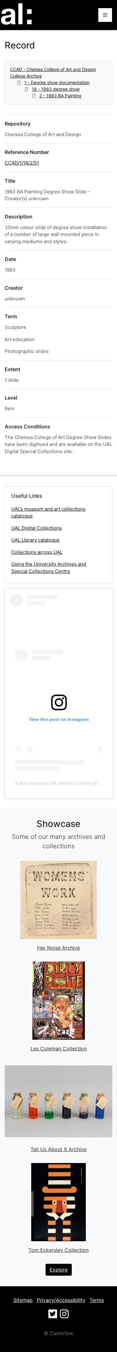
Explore (59, 1270)
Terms (97, 1300)
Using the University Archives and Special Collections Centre (48, 567)
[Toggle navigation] (105, 15)
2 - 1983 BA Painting (60, 95)
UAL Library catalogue (35, 540)
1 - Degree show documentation (57, 82)
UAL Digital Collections (36, 528)
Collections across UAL (36, 552)
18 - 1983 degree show (56, 89)
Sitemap (23, 1300)
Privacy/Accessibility (61, 1300)
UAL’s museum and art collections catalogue (48, 512)
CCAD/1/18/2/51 (22, 163)
